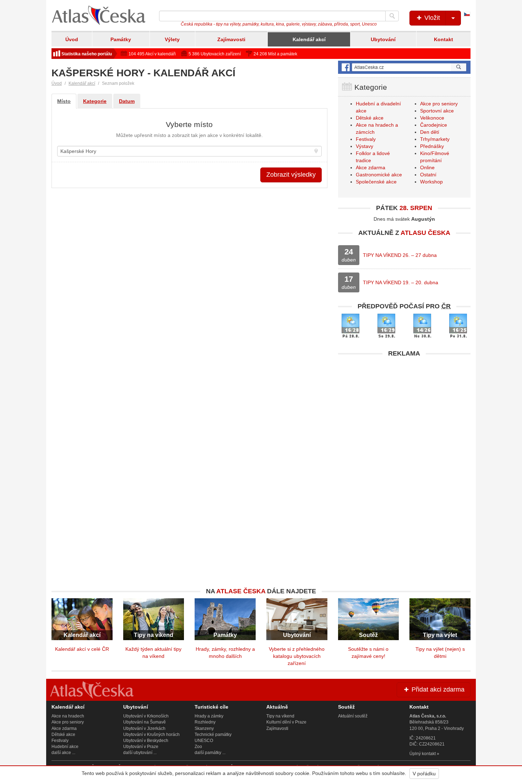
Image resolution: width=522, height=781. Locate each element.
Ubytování (383, 39)
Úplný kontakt (422, 753)
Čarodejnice (433, 125)
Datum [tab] (127, 101)
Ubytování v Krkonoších (146, 716)
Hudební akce (64, 746)
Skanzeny (204, 728)
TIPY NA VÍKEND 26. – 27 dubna (400, 255)
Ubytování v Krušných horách (151, 734)
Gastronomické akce (379, 174)
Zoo (198, 746)
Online (427, 167)
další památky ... (210, 752)
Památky (120, 39)
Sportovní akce (437, 111)
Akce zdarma (370, 167)
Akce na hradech (67, 716)
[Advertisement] (404, 410)
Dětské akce (370, 118)
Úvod (71, 39)
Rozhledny (205, 722)
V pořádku (424, 773)
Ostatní (428, 174)
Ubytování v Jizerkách (144, 728)
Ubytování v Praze (140, 746)
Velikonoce (432, 118)
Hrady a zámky (209, 716)
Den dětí (429, 132)
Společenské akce (376, 182)
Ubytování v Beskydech (145, 740)
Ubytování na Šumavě (144, 722)
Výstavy (364, 146)
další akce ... (63, 752)
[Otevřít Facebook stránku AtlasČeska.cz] (404, 67)
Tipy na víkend (280, 716)
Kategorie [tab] (95, 101)
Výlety (172, 39)
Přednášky (432, 146)
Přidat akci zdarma (437, 689)
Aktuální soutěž (353, 716)
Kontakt (443, 39)
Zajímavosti (231, 39)
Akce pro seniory (439, 103)
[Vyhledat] (392, 16)
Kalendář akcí (309, 39)
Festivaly (366, 139)
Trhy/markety (435, 139)
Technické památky (213, 734)
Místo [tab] (64, 101)
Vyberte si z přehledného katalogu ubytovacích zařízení (297, 656)
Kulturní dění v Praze (286, 722)
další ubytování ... (140, 752)
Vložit (431, 17)
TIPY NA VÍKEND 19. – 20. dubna (400, 282)
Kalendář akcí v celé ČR (82, 649)
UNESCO (204, 740)
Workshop (431, 182)
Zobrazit (291, 174)
